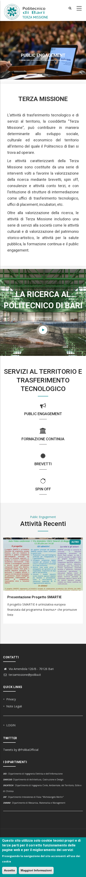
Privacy (11, 699)
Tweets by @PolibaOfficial (20, 750)
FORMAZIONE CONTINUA (43, 439)
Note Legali (14, 706)
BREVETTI (43, 464)
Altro (75, 542)
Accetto (9, 870)
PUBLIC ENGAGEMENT (43, 414)
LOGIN (10, 725)
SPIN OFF (43, 489)
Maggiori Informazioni (36, 870)
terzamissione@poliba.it (24, 675)
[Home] (28, 10)
